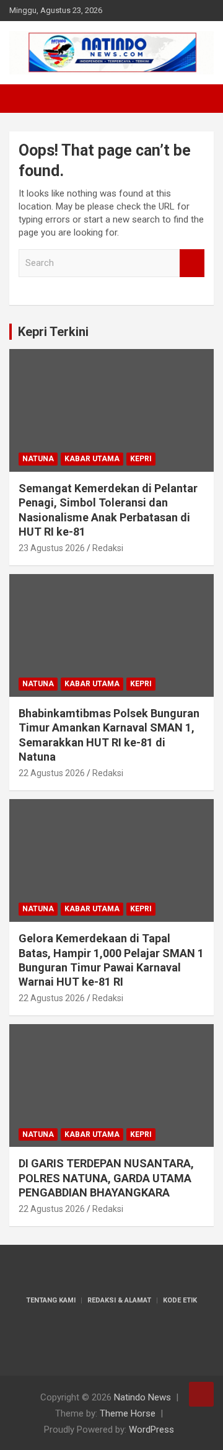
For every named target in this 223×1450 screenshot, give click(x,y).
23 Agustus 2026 (52, 548)
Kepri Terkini (53, 331)
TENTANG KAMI (51, 1300)
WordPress (151, 1429)
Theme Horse (127, 1413)
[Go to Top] (201, 1394)
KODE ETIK (180, 1300)
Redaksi (107, 548)
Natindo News (142, 1397)
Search (192, 263)
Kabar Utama (92, 458)
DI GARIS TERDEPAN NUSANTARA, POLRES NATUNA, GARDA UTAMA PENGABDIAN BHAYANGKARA (106, 1178)
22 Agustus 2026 (52, 773)
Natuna (38, 458)
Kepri (141, 458)
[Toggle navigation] (24, 98)
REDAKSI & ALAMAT (119, 1300)
